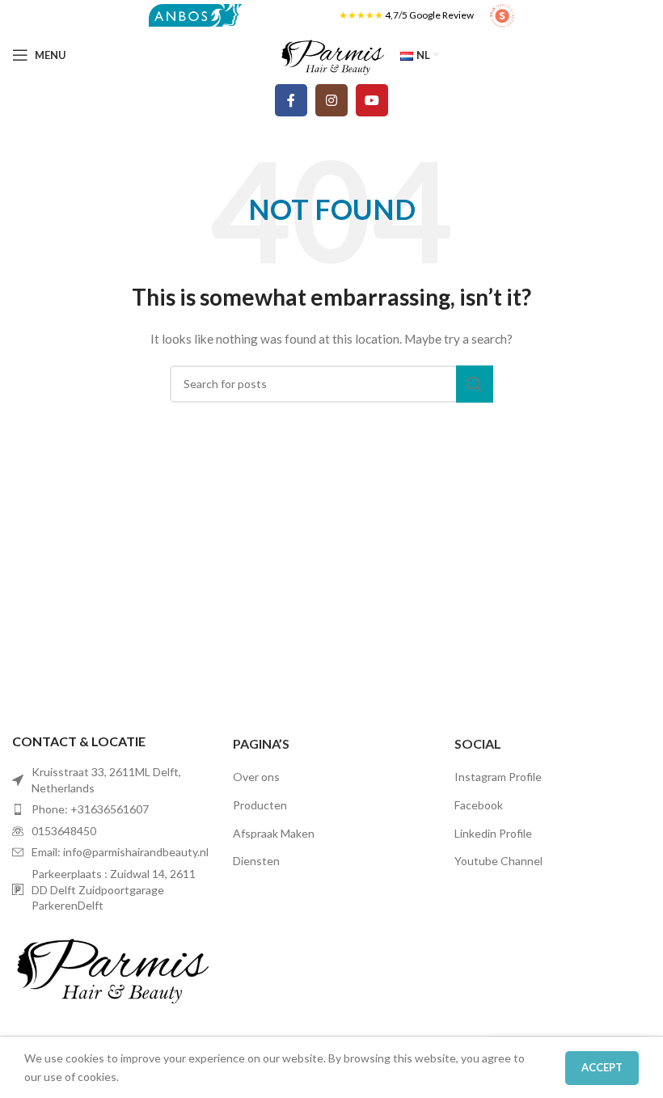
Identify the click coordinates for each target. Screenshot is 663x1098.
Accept (602, 1067)
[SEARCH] (474, 384)
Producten (260, 805)
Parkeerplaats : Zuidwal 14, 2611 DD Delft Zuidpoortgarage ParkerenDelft (114, 889)
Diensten (256, 861)
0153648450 (64, 831)
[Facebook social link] (291, 100)
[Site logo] (195, 14)
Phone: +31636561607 (90, 809)
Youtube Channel (498, 861)
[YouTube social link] (372, 100)
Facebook (478, 805)
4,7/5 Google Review (429, 15)
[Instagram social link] (331, 100)
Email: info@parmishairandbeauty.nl (120, 852)
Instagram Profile (498, 776)
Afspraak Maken (274, 833)
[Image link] (110, 965)
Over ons (256, 776)
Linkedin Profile (493, 833)
